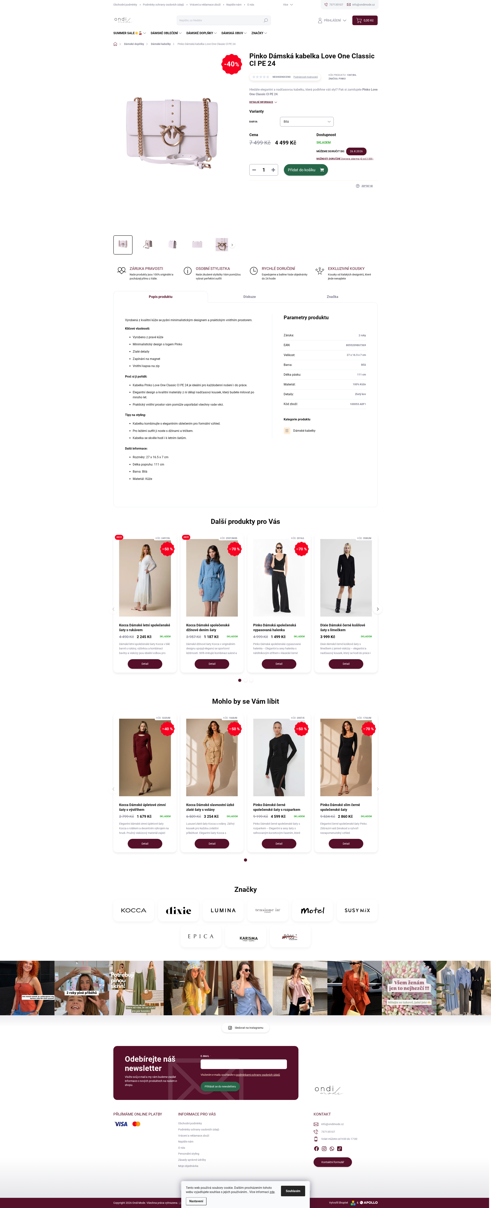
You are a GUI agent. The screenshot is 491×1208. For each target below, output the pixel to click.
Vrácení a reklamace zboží (205, 4)
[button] (240, 680)
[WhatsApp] (332, 1148)
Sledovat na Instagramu (249, 1027)
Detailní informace (261, 102)
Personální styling (188, 1153)
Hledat (266, 20)
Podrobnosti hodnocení (305, 77)
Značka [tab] (332, 297)
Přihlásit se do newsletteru (220, 1086)
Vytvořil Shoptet (338, 1202)
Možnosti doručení (345, 158)
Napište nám (233, 4)
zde (272, 1192)
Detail (145, 663)
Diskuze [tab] (249, 297)
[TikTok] (339, 1148)
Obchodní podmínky (125, 4)
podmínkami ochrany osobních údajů (258, 1074)
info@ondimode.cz (332, 1124)
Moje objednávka (188, 1165)
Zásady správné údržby (192, 1159)
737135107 (328, 1131)
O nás (250, 4)
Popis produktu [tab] (160, 297)
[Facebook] (316, 1148)
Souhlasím (293, 1191)
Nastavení (196, 1201)
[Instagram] (324, 1148)
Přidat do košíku (301, 170)
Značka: (337, 78)
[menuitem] (130, 33)
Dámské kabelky (304, 430)
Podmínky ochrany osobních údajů (163, 4)
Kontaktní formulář (332, 1162)
